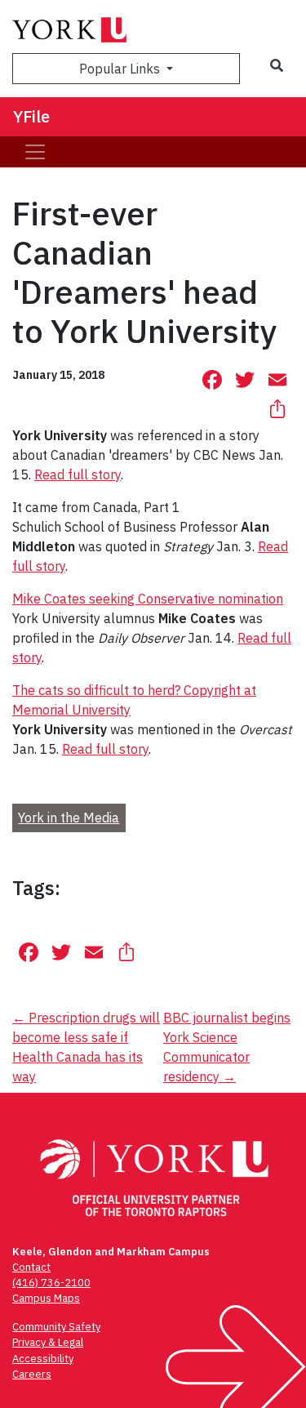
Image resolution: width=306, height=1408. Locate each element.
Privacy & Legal (47, 1342)
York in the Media (68, 817)
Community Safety (56, 1327)
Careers (31, 1374)
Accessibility (42, 1359)
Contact (31, 1267)
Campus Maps (46, 1298)
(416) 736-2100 (51, 1283)
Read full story (77, 474)
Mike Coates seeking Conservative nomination (147, 598)
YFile (31, 116)
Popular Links (121, 68)
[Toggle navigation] (35, 151)
